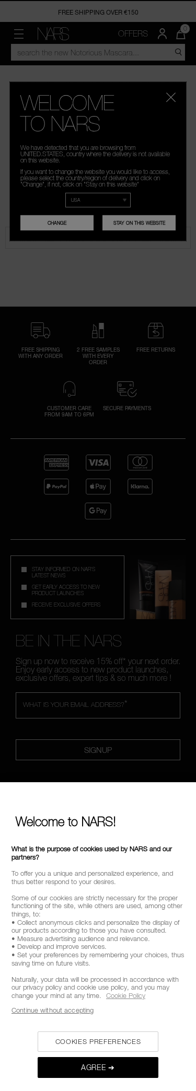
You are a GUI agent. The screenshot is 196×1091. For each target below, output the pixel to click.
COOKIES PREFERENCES (98, 1041)
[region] (98, 936)
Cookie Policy (125, 995)
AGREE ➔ (98, 1067)
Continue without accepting (52, 1010)
